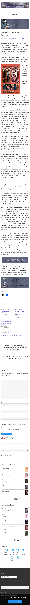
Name (3, 402)
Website (3, 415)
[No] (28, 599)
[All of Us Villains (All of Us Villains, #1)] (26, 494)
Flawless (4, 514)
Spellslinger (5, 474)
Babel (3, 485)
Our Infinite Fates (6, 532)
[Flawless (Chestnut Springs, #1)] (26, 518)
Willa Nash (5, 481)
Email (3, 409)
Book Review (7, 333)
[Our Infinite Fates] (26, 535)
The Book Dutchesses (22, 38)
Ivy (2, 479)
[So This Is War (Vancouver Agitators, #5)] (26, 471)
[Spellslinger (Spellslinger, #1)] (26, 477)
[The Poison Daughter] (26, 512)
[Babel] (26, 488)
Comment (4, 379)
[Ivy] (26, 483)
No (18, 601)
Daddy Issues (4, 335)
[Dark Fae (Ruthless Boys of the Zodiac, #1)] (26, 523)
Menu (16, 14)
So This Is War (5, 468)
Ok (11, 601)
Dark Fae (4, 520)
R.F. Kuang (5, 487)
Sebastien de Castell (7, 475)
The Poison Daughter (7, 509)
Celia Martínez (6, 529)
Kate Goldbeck (13, 335)
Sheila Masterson (6, 510)
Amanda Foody (6, 492)
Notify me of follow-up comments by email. (13, 424)
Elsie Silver (5, 516)
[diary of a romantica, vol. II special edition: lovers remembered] (26, 529)
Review (9, 332)
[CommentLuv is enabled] (9, 439)
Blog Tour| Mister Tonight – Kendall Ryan (6, 323)
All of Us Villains (6, 491)
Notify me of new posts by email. (10, 429)
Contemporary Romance (18, 333)
